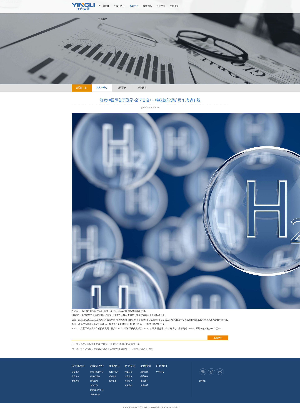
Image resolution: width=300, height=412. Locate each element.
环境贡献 (128, 385)
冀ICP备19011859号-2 (170, 407)
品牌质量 (174, 6)
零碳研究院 (95, 394)
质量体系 (144, 385)
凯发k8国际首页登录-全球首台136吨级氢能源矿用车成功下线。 (110, 344)
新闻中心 (134, 6)
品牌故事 (144, 376)
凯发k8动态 (101, 87)
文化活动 (128, 381)
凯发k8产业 (119, 6)
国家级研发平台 (96, 390)
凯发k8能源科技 (96, 372)
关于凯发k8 (103, 6)
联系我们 (102, 19)
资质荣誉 (75, 376)
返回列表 (218, 338)
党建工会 (128, 372)
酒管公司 (94, 381)
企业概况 (75, 372)
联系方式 (160, 372)
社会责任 (128, 376)
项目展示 (144, 381)
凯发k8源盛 (95, 376)
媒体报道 (142, 87)
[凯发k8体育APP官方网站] (83, 6)
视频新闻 (122, 87)
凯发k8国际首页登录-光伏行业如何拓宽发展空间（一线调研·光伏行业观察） (117, 349)
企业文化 (161, 6)
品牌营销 (144, 372)
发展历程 (75, 381)
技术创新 (147, 6)
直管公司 (94, 385)
